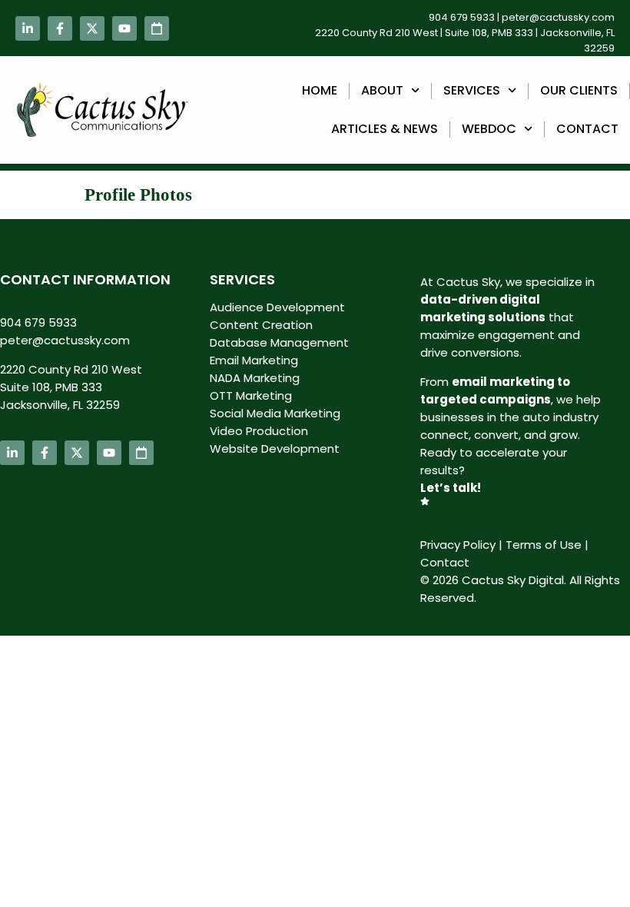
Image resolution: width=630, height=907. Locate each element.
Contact (587, 129)
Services (471, 90)
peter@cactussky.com (558, 17)
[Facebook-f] (60, 28)
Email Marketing (254, 360)
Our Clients (579, 90)
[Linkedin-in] (27, 28)
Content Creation (261, 325)
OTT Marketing (251, 395)
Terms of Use (544, 545)
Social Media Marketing (275, 413)
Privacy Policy (458, 545)
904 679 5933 (462, 17)
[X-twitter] (92, 28)
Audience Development (277, 307)
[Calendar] (156, 28)
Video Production (259, 431)
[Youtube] (124, 28)
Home (319, 90)
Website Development (275, 448)
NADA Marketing (255, 378)
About (382, 90)
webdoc (489, 129)
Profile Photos (138, 194)
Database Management (279, 342)
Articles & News (384, 129)
